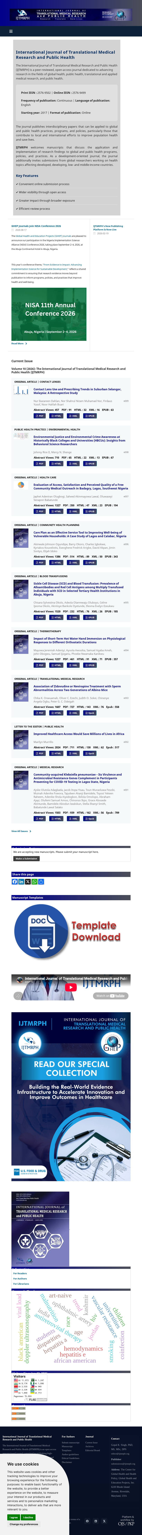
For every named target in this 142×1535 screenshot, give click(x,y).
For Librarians (21, 1283)
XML (74, 415)
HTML (57, 415)
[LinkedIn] (96, 1521)
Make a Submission (26, 858)
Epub (91, 712)
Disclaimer (67, 1462)
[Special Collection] (71, 1096)
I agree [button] (14, 1517)
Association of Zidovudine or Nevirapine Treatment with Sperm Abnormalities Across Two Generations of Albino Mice (77, 688)
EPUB (91, 415)
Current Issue (91, 1442)
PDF (40, 415)
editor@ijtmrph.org (120, 1454)
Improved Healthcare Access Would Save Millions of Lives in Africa (79, 734)
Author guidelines (70, 1454)
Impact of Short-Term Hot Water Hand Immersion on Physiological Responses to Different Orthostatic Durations (79, 640)
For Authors (20, 1278)
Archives (89, 1446)
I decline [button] (28, 1517)
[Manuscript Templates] (71, 932)
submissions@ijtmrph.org (123, 1464)
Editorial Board (92, 1450)
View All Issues (19, 831)
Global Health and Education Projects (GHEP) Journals (43, 236)
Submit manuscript (70, 1442)
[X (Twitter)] (104, 1521)
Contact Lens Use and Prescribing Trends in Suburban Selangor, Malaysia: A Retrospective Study (77, 391)
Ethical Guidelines (70, 1458)
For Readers (20, 1273)
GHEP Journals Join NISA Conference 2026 (36, 226)
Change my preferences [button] (24, 1524)
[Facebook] (87, 1521)
